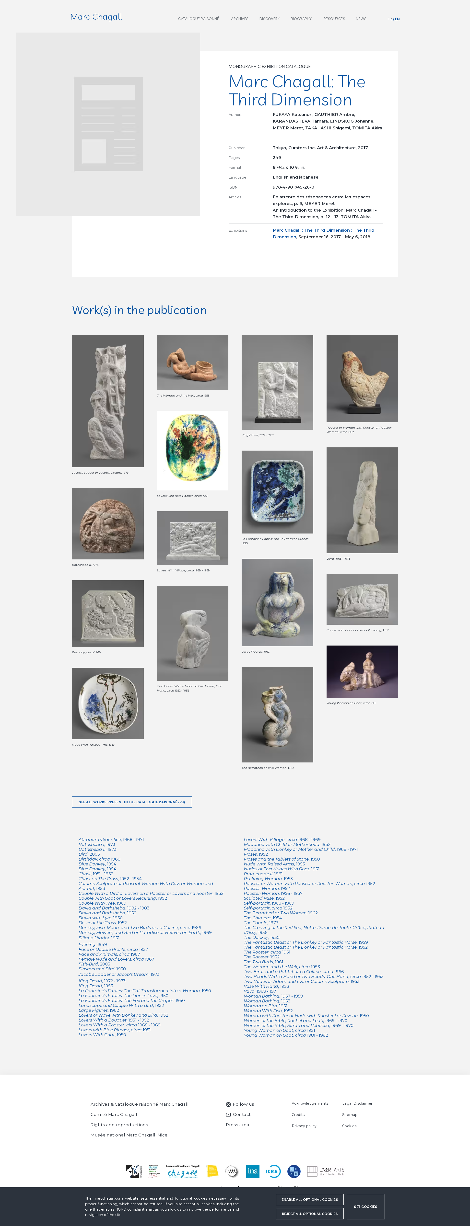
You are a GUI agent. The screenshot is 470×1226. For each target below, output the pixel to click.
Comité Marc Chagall (114, 1114)
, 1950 (101, 917)
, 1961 (263, 873)
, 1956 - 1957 (273, 893)
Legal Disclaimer (357, 1103)
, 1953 (146, 886)
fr (390, 19)
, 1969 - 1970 (295, 1020)
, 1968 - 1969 (120, 1024)
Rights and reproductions (119, 1124)
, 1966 (140, 927)
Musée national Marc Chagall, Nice (129, 1135)
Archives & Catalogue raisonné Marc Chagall (139, 1104)
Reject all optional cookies (310, 1214)
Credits (298, 1114)
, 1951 (99, 937)
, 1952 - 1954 (110, 878)
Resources (334, 18)
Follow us (243, 1104)
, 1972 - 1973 (102, 980)
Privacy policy (304, 1126)
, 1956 (314, 930)
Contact (242, 1114)
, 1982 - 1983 (114, 908)
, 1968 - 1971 (111, 839)
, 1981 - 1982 (286, 1035)
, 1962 (99, 1010)
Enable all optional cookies (310, 1199)
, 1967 (109, 954)
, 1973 (97, 844)
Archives (240, 18)
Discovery (269, 18)
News (361, 18)
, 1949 (93, 944)
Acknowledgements (310, 1103)
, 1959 (306, 942)
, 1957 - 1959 (273, 996)
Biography (301, 18)
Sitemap (350, 1114)
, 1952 (151, 893)
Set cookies (365, 1206)
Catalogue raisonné (198, 18)
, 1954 (97, 864)
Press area (237, 1124)
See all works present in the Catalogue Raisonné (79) (132, 802)
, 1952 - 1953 (314, 976)
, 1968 (99, 859)
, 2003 (89, 854)
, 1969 (102, 903)
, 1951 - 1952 (96, 873)
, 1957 (113, 949)
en (397, 19)
